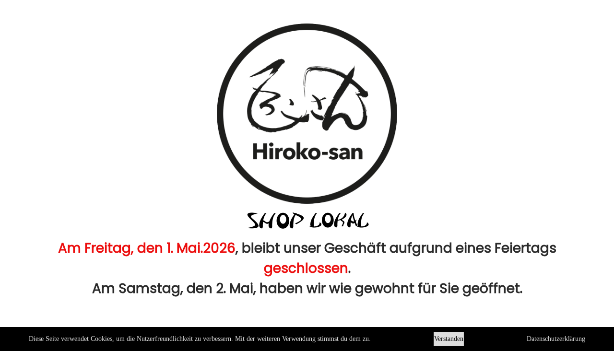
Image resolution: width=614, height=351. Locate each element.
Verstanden (448, 338)
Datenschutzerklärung (556, 338)
